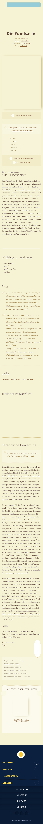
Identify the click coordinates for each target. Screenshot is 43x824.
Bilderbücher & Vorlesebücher (23, 158)
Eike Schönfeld (25, 43)
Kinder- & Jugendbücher (24, 115)
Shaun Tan (24, 38)
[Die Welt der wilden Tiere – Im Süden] (20, 706)
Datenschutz (21, 789)
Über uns (21, 807)
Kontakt (21, 801)
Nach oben (21, 754)
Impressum (21, 795)
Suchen (38, 5)
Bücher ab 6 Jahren (23, 162)
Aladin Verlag (24, 46)
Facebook (22, 813)
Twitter (26, 813)
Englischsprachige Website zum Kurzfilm (17, 379)
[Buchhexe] (21, 21)
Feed (17, 813)
